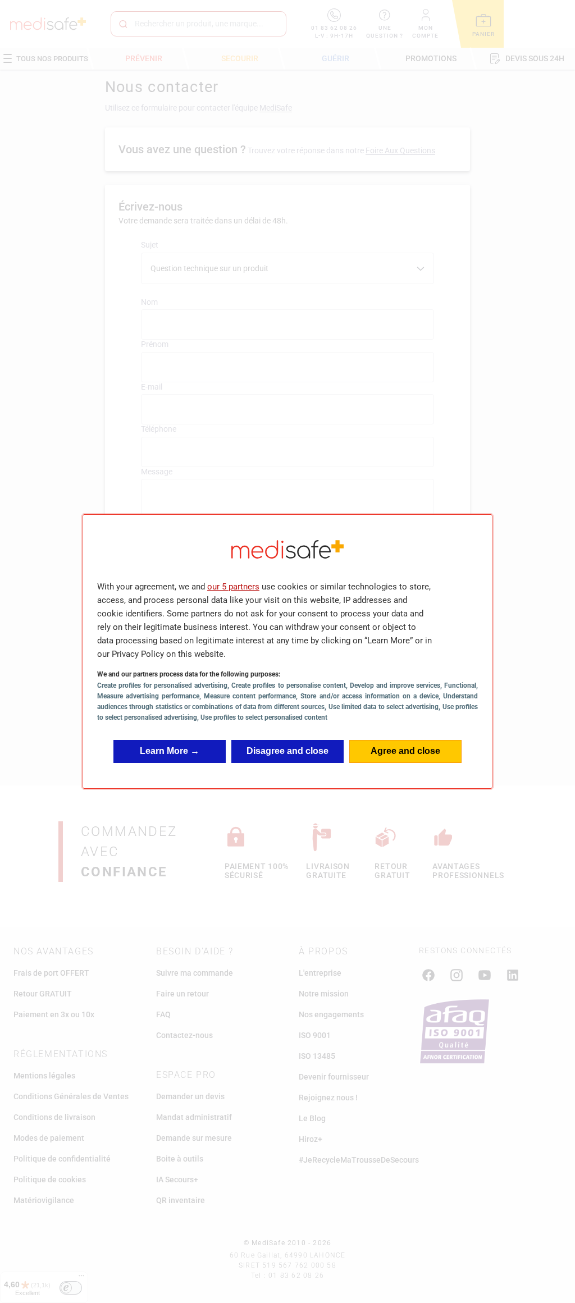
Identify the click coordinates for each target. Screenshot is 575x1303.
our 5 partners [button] (233, 587)
